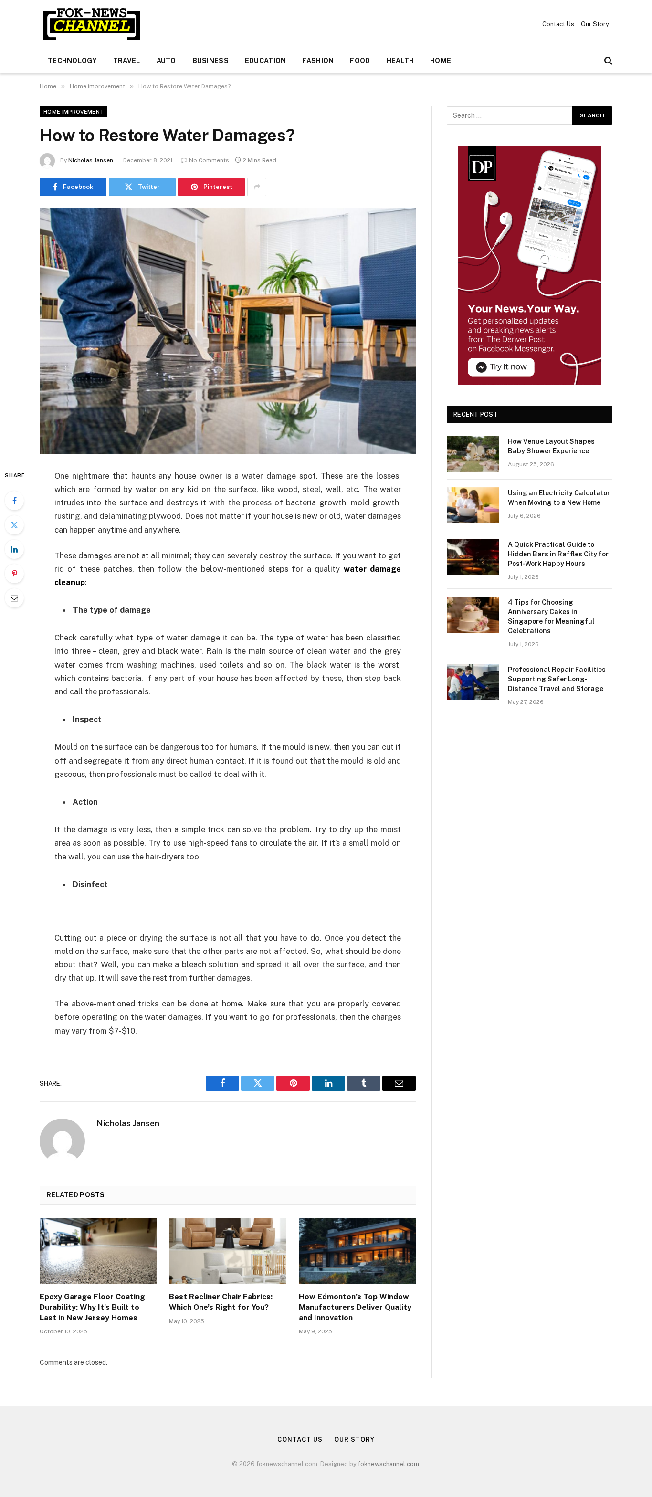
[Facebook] (14, 500)
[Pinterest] (14, 573)
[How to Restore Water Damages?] (228, 331)
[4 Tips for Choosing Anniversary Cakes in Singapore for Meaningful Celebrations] (473, 615)
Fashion (318, 60)
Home (440, 60)
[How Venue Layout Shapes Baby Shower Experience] (473, 454)
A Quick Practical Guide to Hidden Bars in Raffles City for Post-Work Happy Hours (558, 554)
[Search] (607, 61)
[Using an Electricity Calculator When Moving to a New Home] (473, 505)
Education (265, 60)
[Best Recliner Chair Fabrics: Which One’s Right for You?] (227, 1251)
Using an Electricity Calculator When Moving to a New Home (559, 497)
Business (210, 60)
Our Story (595, 24)
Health (400, 60)
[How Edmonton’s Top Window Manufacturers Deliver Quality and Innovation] (357, 1251)
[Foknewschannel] (91, 24)
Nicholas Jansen (90, 160)
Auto (166, 60)
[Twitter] (14, 524)
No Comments (209, 160)
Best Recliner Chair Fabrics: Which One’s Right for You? (221, 1302)
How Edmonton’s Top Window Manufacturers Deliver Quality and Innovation (355, 1307)
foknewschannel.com (388, 1463)
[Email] (14, 597)
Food (360, 60)
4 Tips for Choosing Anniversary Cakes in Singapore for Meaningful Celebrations (551, 616)
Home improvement (73, 112)
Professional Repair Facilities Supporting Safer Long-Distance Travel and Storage (557, 679)
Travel (126, 60)
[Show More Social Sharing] (256, 187)
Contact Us (558, 24)
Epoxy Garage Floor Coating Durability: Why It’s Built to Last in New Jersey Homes (92, 1307)
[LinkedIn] (14, 549)
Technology (72, 60)
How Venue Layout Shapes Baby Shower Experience (551, 446)
